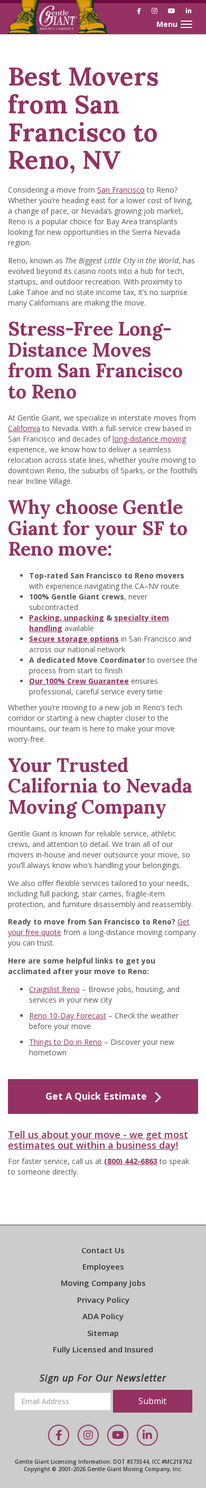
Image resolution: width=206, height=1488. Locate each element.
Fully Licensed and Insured (103, 1349)
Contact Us (103, 1250)
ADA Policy (103, 1316)
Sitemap (103, 1333)
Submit (152, 1401)
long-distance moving (149, 439)
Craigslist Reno (54, 989)
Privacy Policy (103, 1299)
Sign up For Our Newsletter (103, 1377)
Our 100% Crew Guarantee (79, 681)
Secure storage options (74, 639)
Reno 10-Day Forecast (67, 1015)
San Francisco (121, 190)
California (24, 428)
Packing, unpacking (66, 618)
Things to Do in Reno (65, 1042)
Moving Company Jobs (103, 1282)
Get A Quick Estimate (96, 1096)
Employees (103, 1266)
